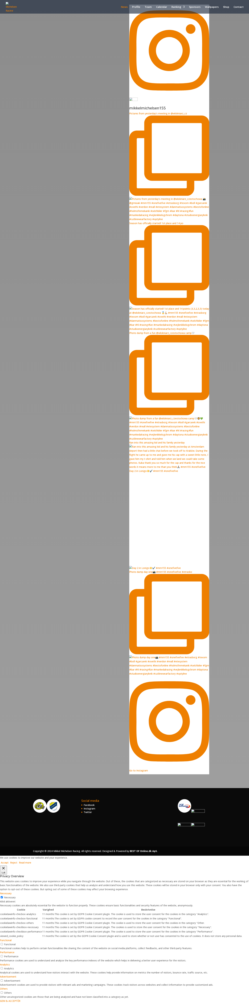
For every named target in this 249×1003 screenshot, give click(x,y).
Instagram (89, 808)
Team (148, 7)
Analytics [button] (5, 964)
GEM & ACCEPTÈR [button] (10, 1000)
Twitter (88, 812)
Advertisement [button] (8, 976)
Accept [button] (4, 862)
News (124, 7)
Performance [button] (7, 952)
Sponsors (195, 7)
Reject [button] (13, 862)
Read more (25, 862)
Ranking (176, 7)
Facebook (89, 805)
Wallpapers (212, 7)
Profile (136, 7)
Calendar (161, 7)
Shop (226, 7)
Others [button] (4, 988)
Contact (239, 7)
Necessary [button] (6, 893)
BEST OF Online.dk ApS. (144, 851)
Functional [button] (6, 940)
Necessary (10, 897)
